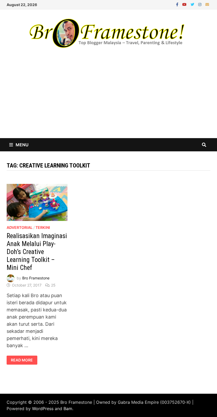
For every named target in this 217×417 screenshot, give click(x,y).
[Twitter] (193, 4)
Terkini (42, 227)
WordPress (42, 408)
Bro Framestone (35, 278)
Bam (68, 408)
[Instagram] (200, 4)
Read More (24, 360)
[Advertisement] (108, 98)
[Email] (207, 4)
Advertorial (20, 227)
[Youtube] (185, 4)
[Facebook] (178, 4)
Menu (22, 144)
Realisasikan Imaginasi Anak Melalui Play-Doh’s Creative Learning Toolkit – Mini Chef (37, 251)
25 (53, 285)
